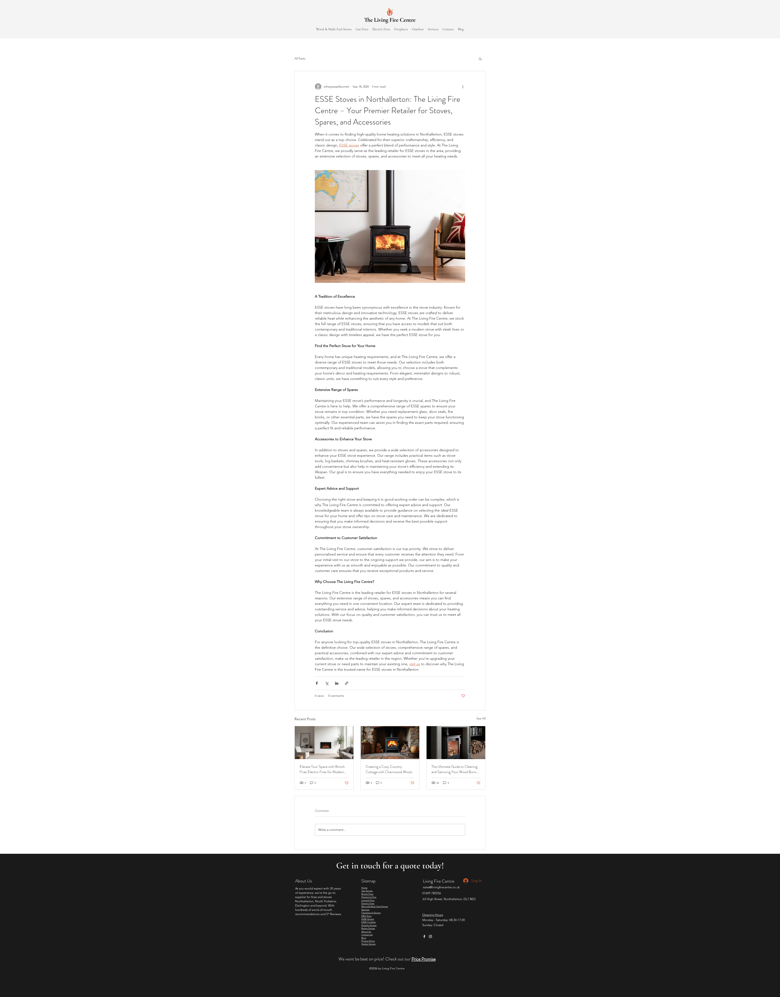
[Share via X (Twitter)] (327, 683)
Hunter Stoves (368, 944)
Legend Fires (368, 900)
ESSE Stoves (367, 919)
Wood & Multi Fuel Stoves (374, 906)
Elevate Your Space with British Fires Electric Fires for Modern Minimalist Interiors (322, 769)
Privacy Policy (368, 941)
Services (365, 909)
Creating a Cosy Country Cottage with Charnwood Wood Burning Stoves (389, 769)
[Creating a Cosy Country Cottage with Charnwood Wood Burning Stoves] (390, 742)
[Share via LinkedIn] (337, 683)
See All (481, 718)
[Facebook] (424, 936)
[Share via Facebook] (317, 683)
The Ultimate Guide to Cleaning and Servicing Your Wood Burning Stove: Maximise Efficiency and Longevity (455, 769)
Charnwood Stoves (371, 912)
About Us (366, 931)
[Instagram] (430, 936)
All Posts (300, 58)
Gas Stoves (367, 890)
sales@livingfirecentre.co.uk (441, 887)
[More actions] (462, 86)
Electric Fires (367, 903)
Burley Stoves (368, 928)
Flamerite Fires (368, 897)
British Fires (367, 894)
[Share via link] (347, 683)
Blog (363, 937)
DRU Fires (366, 916)
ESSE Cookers (368, 922)
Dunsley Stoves (369, 925)
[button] (480, 58)
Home (364, 887)
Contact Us (367, 934)
